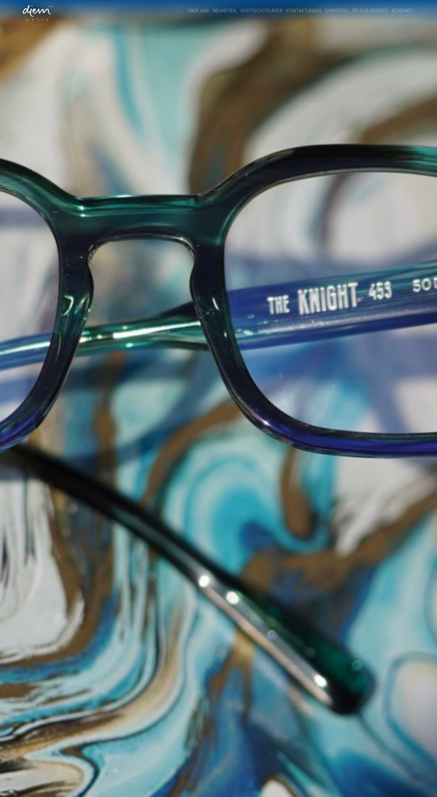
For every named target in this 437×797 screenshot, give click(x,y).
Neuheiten (224, 10)
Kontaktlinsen (304, 10)
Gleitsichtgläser (261, 10)
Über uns (198, 10)
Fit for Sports (370, 10)
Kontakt (402, 10)
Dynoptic (336, 10)
